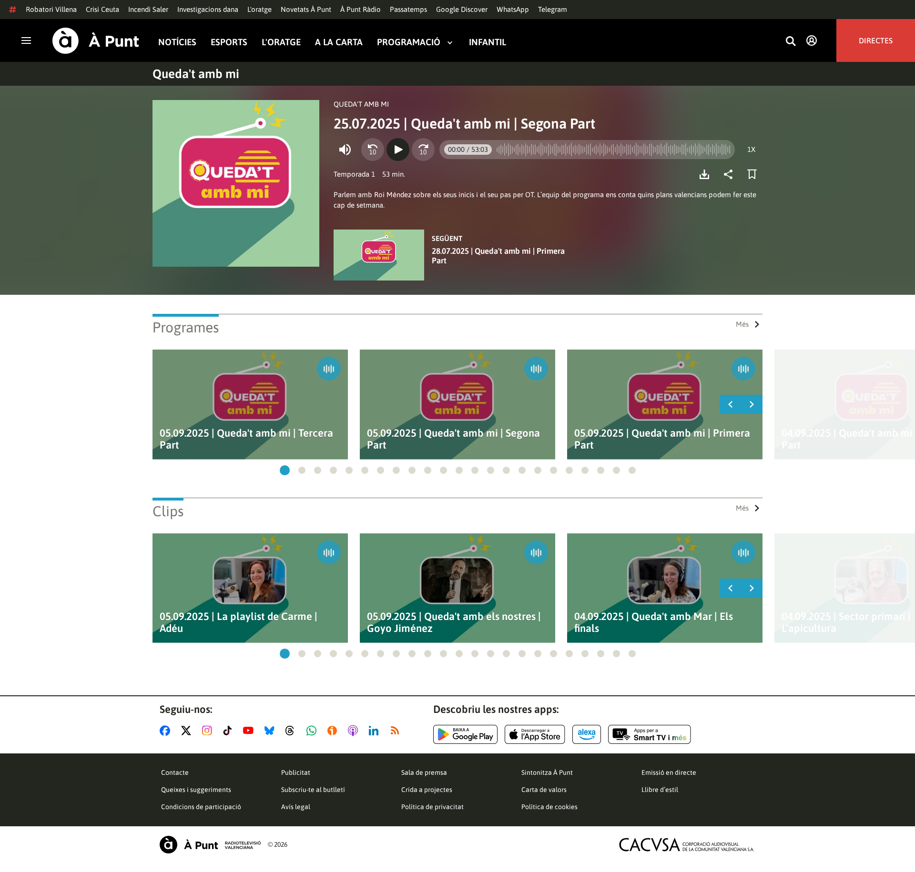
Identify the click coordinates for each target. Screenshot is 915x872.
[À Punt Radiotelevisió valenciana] (210, 844)
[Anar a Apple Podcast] (355, 730)
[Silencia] (345, 149)
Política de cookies (549, 807)
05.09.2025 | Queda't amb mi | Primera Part (662, 439)
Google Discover (462, 9)
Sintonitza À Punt (547, 772)
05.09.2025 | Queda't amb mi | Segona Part (453, 439)
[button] (285, 470)
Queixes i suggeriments (196, 789)
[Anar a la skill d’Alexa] (586, 734)
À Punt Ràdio (360, 9)
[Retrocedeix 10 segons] (372, 149)
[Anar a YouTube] (250, 730)
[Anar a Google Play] (465, 734)
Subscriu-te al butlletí (313, 789)
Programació (408, 42)
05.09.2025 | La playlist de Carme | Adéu (238, 622)
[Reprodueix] (397, 149)
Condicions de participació (201, 807)
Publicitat (295, 772)
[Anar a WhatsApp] (313, 730)
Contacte (175, 772)
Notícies (177, 42)
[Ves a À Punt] (95, 41)
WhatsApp (513, 9)
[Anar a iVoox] (334, 730)
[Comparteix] (730, 174)
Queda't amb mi (195, 74)
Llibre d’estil (659, 789)
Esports (229, 42)
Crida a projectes (426, 789)
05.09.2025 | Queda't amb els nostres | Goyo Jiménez (454, 622)
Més (742, 324)
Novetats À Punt (306, 9)
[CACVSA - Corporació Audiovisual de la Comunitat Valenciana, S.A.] (686, 844)
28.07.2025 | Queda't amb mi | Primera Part (498, 255)
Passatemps (408, 9)
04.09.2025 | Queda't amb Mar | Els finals (653, 622)
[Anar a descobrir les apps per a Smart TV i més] (649, 734)
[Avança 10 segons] (423, 149)
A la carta (339, 42)
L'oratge (259, 9)
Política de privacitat (432, 807)
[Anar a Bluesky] (271, 730)
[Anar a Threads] (292, 730)
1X (751, 149)
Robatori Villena (51, 9)
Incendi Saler (148, 9)
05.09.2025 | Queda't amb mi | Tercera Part (246, 439)
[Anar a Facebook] (167, 730)
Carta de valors (544, 789)
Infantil (487, 42)
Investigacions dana (207, 9)
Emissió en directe (668, 772)
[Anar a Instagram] (209, 730)
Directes (876, 40)
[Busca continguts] (790, 41)
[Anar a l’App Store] (535, 734)
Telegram (552, 9)
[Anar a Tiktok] (229, 730)
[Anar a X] (188, 730)
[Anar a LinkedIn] (375, 730)
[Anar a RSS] (397, 730)
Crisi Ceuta (102, 9)
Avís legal (295, 807)
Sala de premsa (424, 772)
